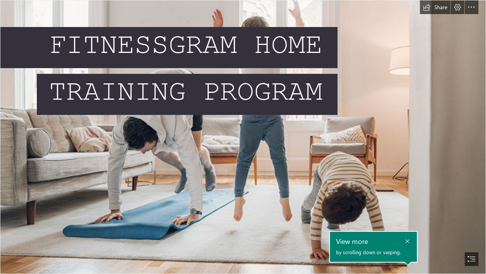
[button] (435, 7)
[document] (243, 137)
